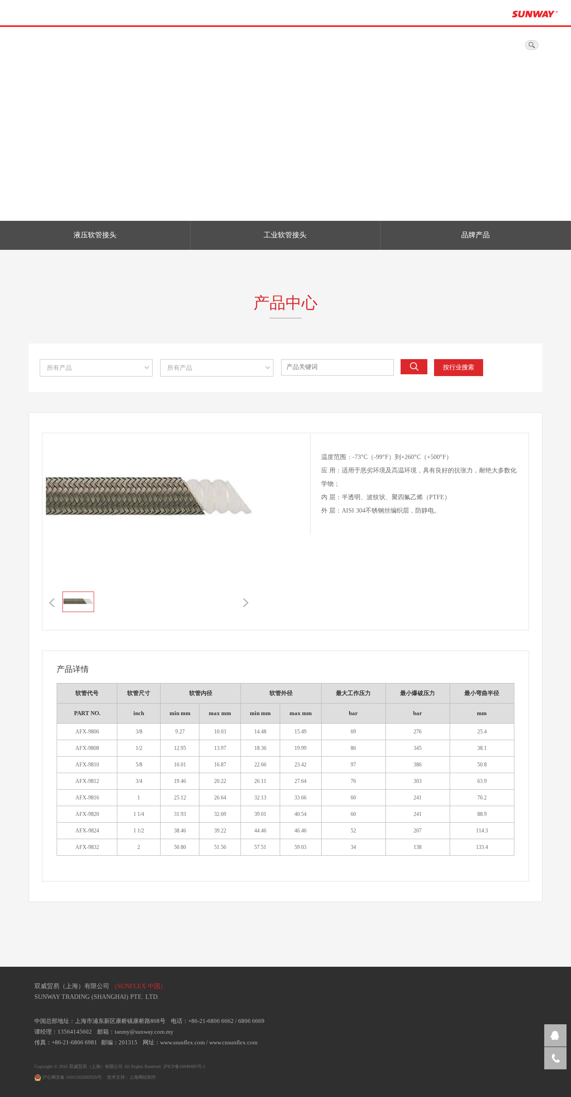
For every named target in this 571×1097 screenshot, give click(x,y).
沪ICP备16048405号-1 (184, 1066)
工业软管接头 (285, 235)
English (509, 45)
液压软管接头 (95, 235)
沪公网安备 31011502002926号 (71, 1077)
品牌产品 (475, 235)
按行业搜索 (458, 367)
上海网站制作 (142, 1077)
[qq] (555, 1035)
